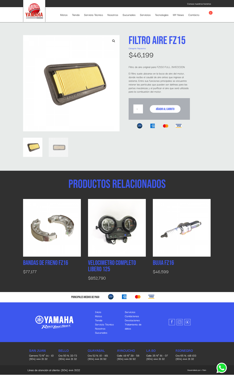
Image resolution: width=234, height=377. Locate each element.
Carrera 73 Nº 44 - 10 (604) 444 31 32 (41, 355)
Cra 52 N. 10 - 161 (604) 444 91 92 (98, 355)
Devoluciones (132, 320)
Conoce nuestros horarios (199, 3)
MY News (178, 15)
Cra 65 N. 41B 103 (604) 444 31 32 (186, 355)
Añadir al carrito (165, 109)
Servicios (145, 15)
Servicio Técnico (93, 15)
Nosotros (112, 15)
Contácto (193, 15)
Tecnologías (161, 15)
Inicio (98, 312)
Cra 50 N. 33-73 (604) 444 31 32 (67, 355)
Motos (63, 15)
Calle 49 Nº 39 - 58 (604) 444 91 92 (128, 355)
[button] (114, 41)
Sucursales (129, 15)
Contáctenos (132, 316)
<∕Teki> (203, 369)
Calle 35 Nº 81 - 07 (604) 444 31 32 (157, 355)
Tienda (76, 15)
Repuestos (141, 48)
